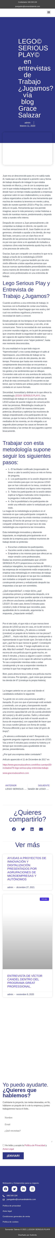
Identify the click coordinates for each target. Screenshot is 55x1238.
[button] (49, 12)
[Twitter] (14, 1189)
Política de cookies (10, 1222)
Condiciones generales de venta (16, 1216)
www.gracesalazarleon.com (16, 773)
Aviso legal (7, 1211)
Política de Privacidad (34, 1145)
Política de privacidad (12, 1206)
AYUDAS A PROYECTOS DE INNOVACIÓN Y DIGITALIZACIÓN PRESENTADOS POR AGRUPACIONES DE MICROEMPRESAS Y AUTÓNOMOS (26, 868)
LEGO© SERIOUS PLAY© (27, 395)
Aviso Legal (8, 1149)
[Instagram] (32, 1189)
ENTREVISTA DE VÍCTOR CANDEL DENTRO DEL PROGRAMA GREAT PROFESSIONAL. (24, 981)
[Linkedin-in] (23, 1189)
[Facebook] (5, 1189)
